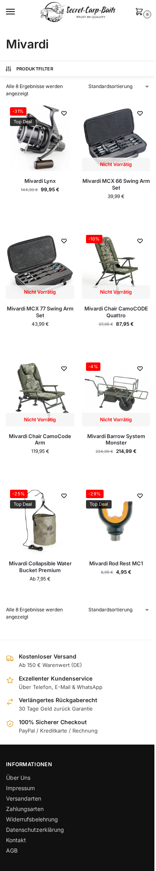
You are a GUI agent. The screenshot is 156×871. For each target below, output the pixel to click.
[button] (141, 12)
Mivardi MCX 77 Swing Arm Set (40, 311)
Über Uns (18, 777)
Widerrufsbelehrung (32, 819)
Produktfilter (34, 69)
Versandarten (23, 798)
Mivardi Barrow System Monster (116, 439)
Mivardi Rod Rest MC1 (116, 563)
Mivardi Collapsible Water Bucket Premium (40, 566)
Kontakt (16, 840)
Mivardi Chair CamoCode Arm (40, 439)
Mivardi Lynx (40, 181)
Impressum (20, 788)
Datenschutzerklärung (35, 829)
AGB (12, 850)
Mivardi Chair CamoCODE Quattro (116, 311)
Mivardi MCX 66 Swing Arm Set (116, 184)
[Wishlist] (64, 113)
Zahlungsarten (25, 808)
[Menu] (18, 12)
